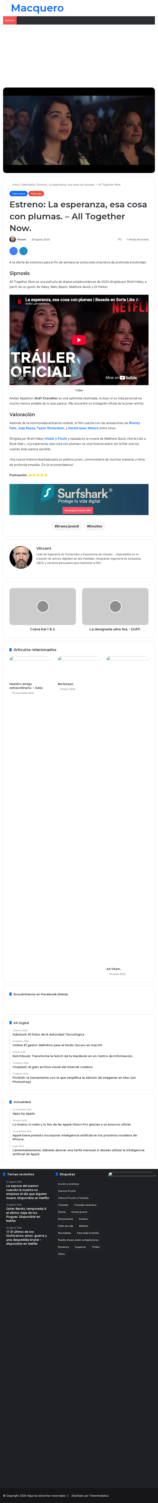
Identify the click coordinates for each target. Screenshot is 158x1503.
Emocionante (65, 1218)
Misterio (83, 1225)
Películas (36, 193)
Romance (63, 1246)
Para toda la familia (88, 1232)
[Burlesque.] (79, 668)
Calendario (28, 184)
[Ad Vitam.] (127, 810)
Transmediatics (99, 1495)
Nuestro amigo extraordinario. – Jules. (26, 686)
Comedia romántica (85, 1204)
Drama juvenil (68, 526)
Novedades (64, 1232)
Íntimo (61, 1253)
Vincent (21, 239)
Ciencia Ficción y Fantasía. (73, 1197)
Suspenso (80, 1246)
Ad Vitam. (113, 969)
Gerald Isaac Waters (83, 428)
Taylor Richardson (50, 428)
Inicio (15, 184)
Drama (62, 1211)
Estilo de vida (65, 1225)
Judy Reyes (26, 428)
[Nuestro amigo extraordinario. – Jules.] (30, 668)
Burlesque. (66, 684)
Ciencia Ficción (67, 1190)
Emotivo (95, 526)
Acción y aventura (68, 1183)
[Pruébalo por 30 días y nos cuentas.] (79, 499)
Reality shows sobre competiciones (78, 1239)
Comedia (63, 1204)
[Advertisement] (79, 55)
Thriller (96, 1246)
